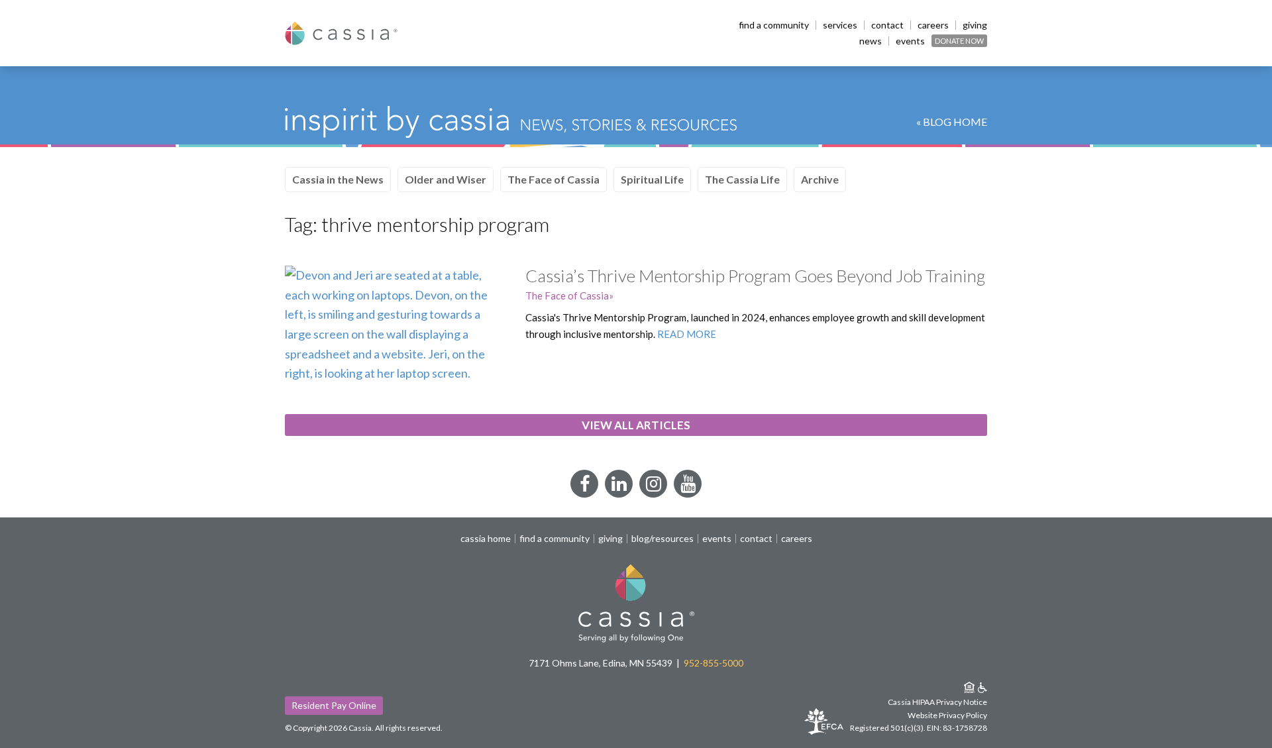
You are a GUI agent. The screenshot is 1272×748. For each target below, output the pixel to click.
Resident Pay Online (334, 705)
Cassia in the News (338, 179)
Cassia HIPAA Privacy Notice (937, 702)
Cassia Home (485, 538)
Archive (820, 179)
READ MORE (686, 334)
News (870, 41)
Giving (975, 25)
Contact (887, 25)
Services (840, 25)
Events (910, 41)
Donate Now (959, 40)
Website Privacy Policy (947, 715)
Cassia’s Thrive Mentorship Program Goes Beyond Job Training (755, 275)
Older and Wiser (445, 179)
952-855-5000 (713, 662)
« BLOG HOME (951, 121)
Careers (933, 25)
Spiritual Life (652, 179)
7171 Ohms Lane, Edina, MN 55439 (600, 662)
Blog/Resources (662, 538)
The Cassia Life (742, 179)
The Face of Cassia (553, 179)
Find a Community (774, 25)
